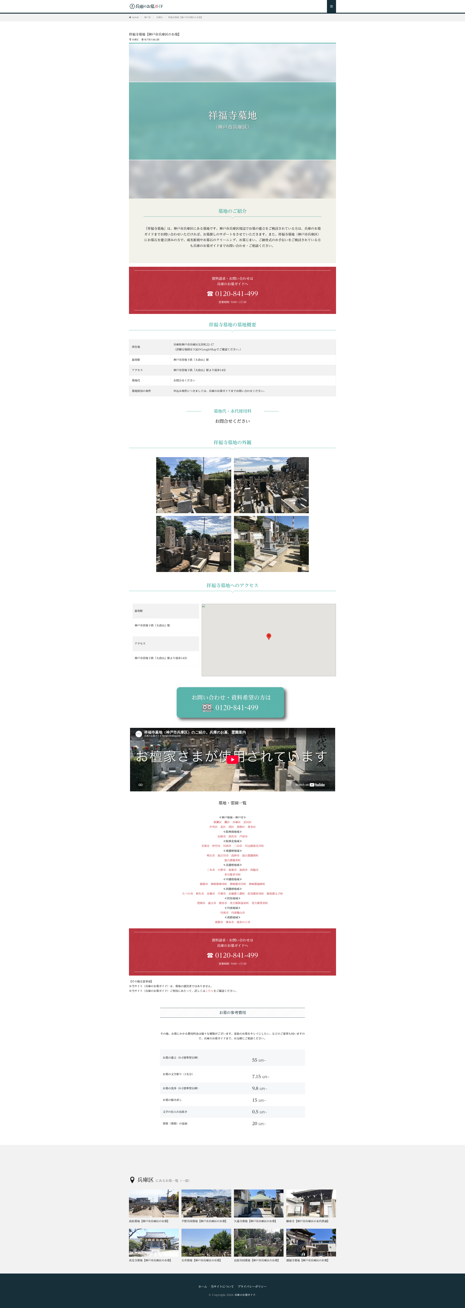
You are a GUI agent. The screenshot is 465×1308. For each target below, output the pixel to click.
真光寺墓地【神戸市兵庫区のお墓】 (151, 1260)
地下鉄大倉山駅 (151, 39)
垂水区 (252, 826)
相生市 (200, 893)
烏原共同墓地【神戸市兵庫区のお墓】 (257, 1260)
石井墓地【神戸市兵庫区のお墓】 (201, 1260)
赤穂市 (211, 893)
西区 (231, 826)
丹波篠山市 (238, 912)
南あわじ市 (243, 922)
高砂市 (235, 855)
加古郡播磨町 (250, 855)
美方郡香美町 (260, 903)
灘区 (227, 822)
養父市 (212, 903)
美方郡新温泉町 (239, 903)
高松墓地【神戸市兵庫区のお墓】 (149, 1221)
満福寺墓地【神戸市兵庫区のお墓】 (308, 1260)
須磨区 (241, 826)
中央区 (213, 826)
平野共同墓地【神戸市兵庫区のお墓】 (204, 1221)
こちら (209, 991)
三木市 (211, 869)
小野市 (223, 869)
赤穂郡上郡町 (237, 893)
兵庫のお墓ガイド (245, 1295)
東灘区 (217, 822)
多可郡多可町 (232, 874)
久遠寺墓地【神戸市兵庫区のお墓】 (256, 1221)
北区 (223, 826)
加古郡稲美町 (232, 860)
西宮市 (233, 836)
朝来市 (223, 903)
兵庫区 (159, 17)
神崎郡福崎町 (257, 884)
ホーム (202, 1286)
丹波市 (224, 912)
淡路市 (219, 922)
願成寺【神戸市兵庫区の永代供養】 (308, 1221)
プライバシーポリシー (252, 1286)
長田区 (247, 822)
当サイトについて (222, 1286)
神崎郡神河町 (219, 884)
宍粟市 (222, 893)
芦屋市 (243, 836)
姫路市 (204, 884)
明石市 (211, 855)
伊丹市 (216, 846)
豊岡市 (201, 903)
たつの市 (187, 893)
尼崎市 (222, 836)
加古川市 (223, 855)
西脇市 (254, 869)
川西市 (227, 846)
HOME (135, 17)
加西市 (243, 869)
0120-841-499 (236, 294)
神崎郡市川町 (238, 884)
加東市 (233, 869)
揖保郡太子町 (275, 893)
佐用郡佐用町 (256, 893)
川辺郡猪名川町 (254, 846)
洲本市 (230, 922)
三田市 (238, 846)
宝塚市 (205, 846)
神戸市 (147, 17)
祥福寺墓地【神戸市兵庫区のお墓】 (185, 17)
